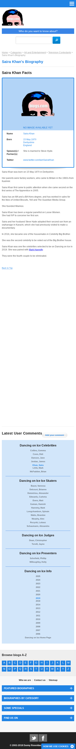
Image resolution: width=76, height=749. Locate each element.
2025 (38, 576)
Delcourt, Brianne (38, 489)
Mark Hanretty (36, 249)
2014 (38, 604)
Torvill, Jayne (38, 544)
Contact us (40, 680)
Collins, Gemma (38, 450)
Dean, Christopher (38, 540)
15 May (27, 139)
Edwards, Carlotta (38, 497)
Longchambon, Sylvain (38, 511)
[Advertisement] (38, 310)
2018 (38, 601)
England (27, 145)
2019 (38, 598)
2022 (38, 587)
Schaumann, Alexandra (38, 526)
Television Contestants (59, 52)
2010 (38, 619)
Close (72, 746)
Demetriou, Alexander (38, 493)
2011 (38, 615)
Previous (4, 103)
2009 (38, 623)
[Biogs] (38, 18)
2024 (38, 580)
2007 (38, 630)
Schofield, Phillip (38, 558)
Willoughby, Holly (38, 562)
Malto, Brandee (38, 515)
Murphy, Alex (38, 519)
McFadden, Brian (38, 471)
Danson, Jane (38, 458)
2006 (38, 634)
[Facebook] (43, 737)
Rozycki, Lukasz (38, 522)
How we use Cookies (55, 746)
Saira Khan (28, 133)
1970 (33, 139)
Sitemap (53, 680)
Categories (16, 52)
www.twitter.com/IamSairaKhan (38, 160)
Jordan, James (38, 461)
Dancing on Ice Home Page (38, 637)
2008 (38, 626)
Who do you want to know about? (38, 31)
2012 (38, 612)
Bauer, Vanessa (38, 486)
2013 (38, 608)
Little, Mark (38, 468)
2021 (38, 591)
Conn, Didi (38, 454)
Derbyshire (28, 142)
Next (72, 103)
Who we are (25, 680)
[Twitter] (34, 737)
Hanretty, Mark (38, 508)
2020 (38, 594)
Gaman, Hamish (38, 504)
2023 (38, 583)
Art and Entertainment (35, 52)
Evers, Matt (38, 500)
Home (5, 52)
